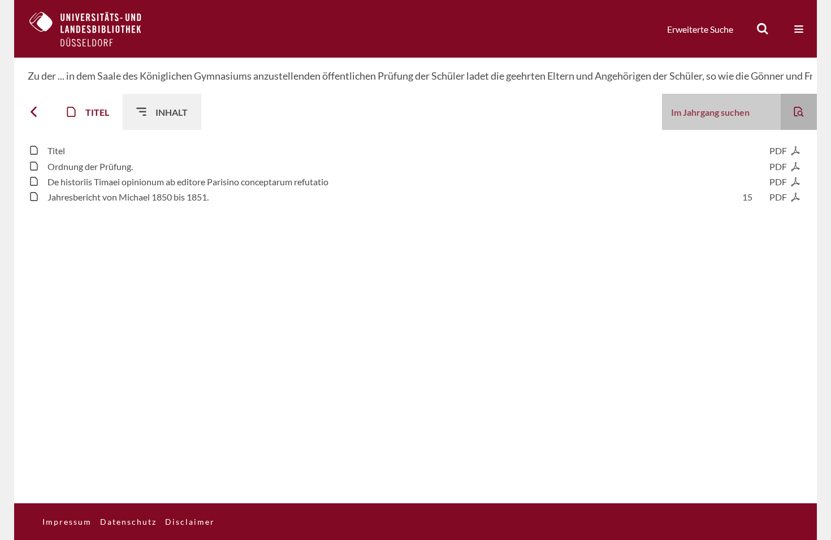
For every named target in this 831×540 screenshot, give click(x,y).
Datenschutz (128, 521)
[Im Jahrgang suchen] (799, 112)
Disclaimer (190, 521)
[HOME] (94, 28)
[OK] (763, 29)
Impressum (67, 521)
